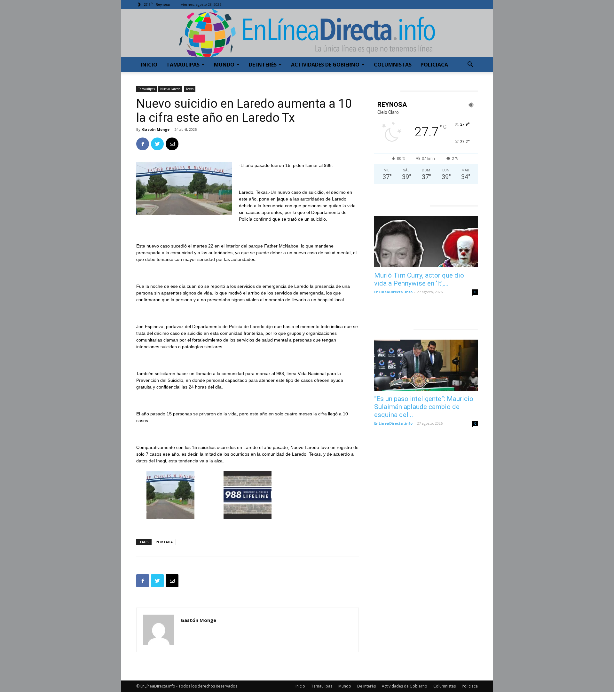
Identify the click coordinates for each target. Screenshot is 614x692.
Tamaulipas (183, 64)
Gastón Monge (155, 129)
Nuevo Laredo (170, 89)
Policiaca (434, 64)
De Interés (263, 64)
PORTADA (164, 541)
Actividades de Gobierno (325, 64)
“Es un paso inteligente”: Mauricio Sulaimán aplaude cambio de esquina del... (423, 407)
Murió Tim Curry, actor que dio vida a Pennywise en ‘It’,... (419, 279)
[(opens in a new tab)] (426, 241)
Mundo (224, 64)
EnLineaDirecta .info (393, 291)
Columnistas (393, 64)
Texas (189, 89)
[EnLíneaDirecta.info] (307, 33)
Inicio (149, 64)
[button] (470, 65)
